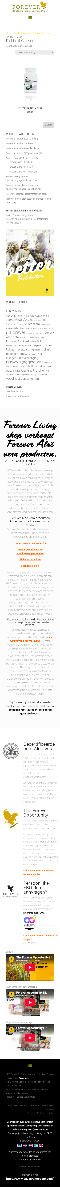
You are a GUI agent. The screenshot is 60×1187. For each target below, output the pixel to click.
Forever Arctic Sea (25, 337)
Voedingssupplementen (22, 378)
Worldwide (23, 1078)
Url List (51, 1113)
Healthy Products (14, 391)
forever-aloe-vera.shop (39, 1082)
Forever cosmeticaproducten (30, 543)
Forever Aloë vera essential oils (21, 148)
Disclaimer (50, 1109)
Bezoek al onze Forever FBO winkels (32, 1089)
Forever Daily (38, 337)
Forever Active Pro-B (34, 333)
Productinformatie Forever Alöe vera (32, 33)
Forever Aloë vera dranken (19, 143)
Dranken (33, 324)
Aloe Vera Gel (31, 315)
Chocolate (11, 324)
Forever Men (12, 345)
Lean (22, 366)
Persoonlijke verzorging (19, 370)
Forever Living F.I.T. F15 (19, 166)
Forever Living (30, 754)
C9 (43, 320)
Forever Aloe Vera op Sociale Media (20, 1097)
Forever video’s (13, 222)
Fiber (51, 328)
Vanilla (16, 374)
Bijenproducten (36, 320)
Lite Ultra (31, 366)
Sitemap (30, 1113)
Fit (8, 333)
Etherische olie (37, 329)
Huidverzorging (27, 358)
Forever (17, 332)
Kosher (16, 367)
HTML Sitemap (41, 1113)
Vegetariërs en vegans (29, 375)
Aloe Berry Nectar (14, 316)
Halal (36, 350)
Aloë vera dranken (30, 559)
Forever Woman (27, 345)
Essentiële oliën (30, 565)
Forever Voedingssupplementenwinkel (25, 194)
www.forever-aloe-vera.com (17, 1093)
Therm (48, 370)
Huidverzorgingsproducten (24, 362)
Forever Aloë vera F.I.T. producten (22, 153)
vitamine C (44, 374)
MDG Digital (11, 1089)
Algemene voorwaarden (18, 1105)
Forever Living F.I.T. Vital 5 (21, 171)
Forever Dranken (17, 341)
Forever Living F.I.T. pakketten (20, 158)
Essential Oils (45, 324)
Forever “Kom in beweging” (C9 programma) (27, 219)
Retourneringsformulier (30, 1159)
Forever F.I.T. (37, 341)
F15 (45, 328)
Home (9, 33)
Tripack (9, 374)
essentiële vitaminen (18, 328)
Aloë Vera (22, 319)
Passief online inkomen (17, 396)
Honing (42, 350)
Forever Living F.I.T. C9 (19, 162)
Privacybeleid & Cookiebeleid (41, 1105)
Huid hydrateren (30, 354)
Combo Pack (22, 324)
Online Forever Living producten (21, 215)
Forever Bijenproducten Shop (20, 138)
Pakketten (44, 366)
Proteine (38, 370)
